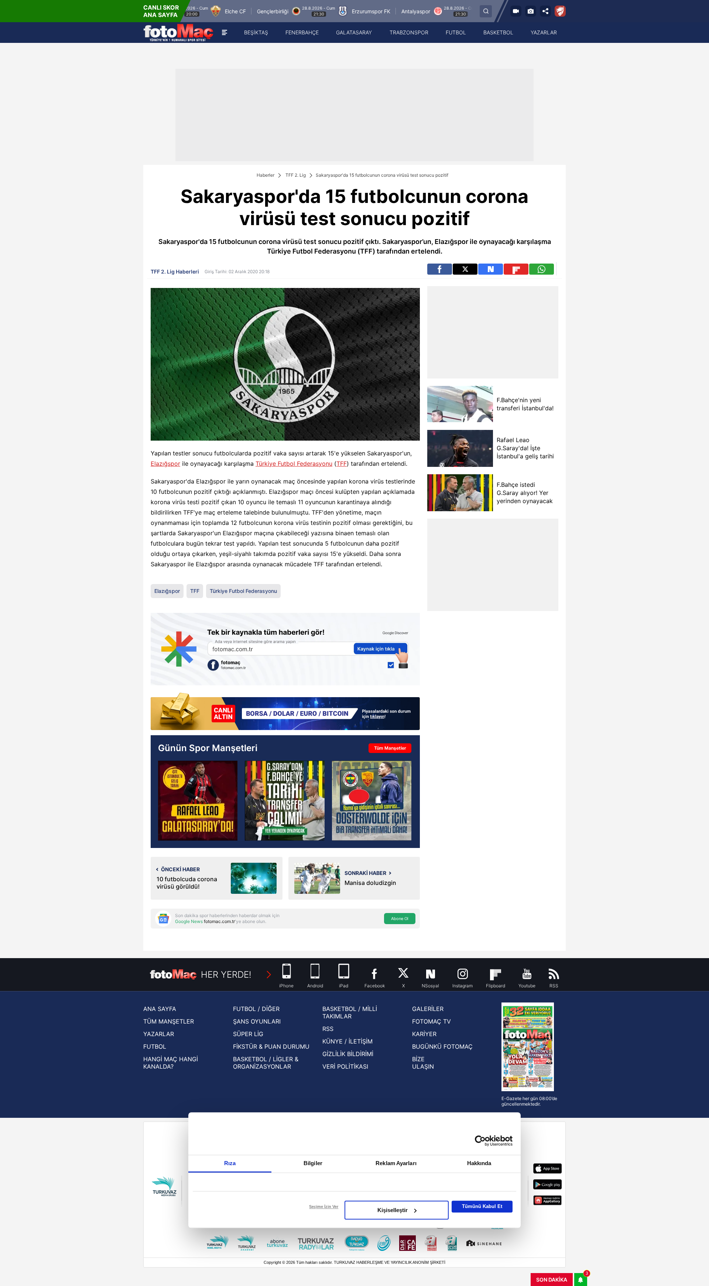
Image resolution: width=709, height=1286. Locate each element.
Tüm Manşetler (390, 748)
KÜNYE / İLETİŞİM (347, 1041)
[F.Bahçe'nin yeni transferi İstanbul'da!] (460, 404)
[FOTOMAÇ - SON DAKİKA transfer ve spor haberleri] (178, 32)
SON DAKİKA (551, 1279)
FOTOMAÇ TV (431, 1021)
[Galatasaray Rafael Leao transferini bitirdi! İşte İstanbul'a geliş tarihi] (197, 800)
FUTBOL (154, 1046)
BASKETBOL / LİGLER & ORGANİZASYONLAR (265, 1062)
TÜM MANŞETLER (168, 1021)
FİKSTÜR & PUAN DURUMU (271, 1046)
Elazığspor (165, 463)
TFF (341, 463)
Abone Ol (399, 918)
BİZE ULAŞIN (423, 1062)
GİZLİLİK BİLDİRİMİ (347, 1054)
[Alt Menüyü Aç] (224, 32)
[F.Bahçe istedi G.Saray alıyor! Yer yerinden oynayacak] (460, 492)
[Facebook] (439, 269)
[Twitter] (465, 269)
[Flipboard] (516, 269)
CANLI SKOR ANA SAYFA (161, 11)
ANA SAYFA (159, 1008)
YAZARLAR (158, 1034)
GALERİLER (427, 1008)
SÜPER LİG (248, 1034)
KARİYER (424, 1034)
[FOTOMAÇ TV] (515, 11)
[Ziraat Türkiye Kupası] (560, 11)
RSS (327, 1028)
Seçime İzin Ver (323, 1206)
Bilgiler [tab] (313, 1163)
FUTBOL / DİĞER (256, 1008)
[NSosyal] (490, 269)
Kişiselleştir (392, 1210)
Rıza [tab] (230, 1163)
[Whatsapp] (541, 269)
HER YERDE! (226, 974)
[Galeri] (530, 11)
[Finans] (285, 712)
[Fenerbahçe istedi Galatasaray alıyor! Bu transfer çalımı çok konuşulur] (284, 800)
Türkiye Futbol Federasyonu (294, 463)
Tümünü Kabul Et (482, 1206)
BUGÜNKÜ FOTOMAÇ (442, 1046)
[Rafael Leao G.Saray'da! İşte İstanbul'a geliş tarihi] (460, 448)
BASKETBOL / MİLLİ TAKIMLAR (349, 1012)
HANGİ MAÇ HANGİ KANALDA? (170, 1062)
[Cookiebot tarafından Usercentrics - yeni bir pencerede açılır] (480, 1140)
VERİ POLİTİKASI (345, 1066)
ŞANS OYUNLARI (257, 1021)
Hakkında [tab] (479, 1163)
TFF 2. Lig (295, 175)
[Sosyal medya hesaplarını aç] (545, 11)
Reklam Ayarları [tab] (396, 1163)
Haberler (265, 175)
